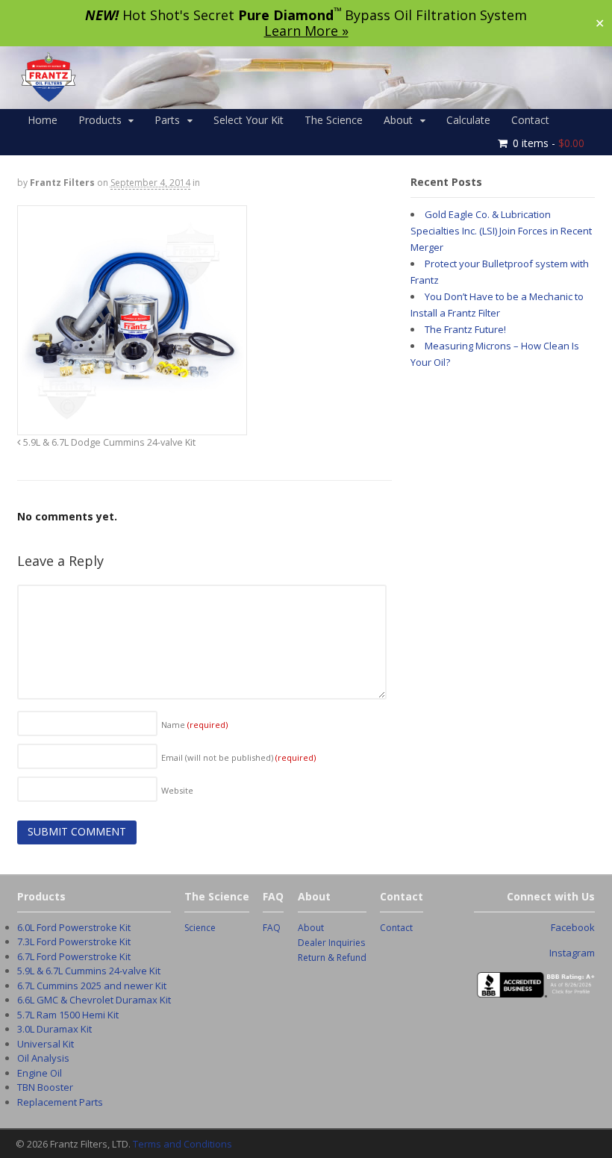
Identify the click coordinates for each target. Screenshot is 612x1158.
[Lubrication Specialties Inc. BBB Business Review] (535, 989)
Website (177, 790)
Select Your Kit (248, 120)
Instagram (572, 952)
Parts (167, 120)
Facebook (573, 927)
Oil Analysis (43, 1058)
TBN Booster (45, 1087)
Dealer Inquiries (331, 942)
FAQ (272, 927)
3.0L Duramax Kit (54, 1029)
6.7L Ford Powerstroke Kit (74, 956)
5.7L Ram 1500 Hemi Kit (68, 1014)
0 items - (548, 143)
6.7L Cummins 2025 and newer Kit (91, 985)
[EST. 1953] (47, 98)
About (398, 120)
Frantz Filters (62, 182)
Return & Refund (332, 957)
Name (194, 724)
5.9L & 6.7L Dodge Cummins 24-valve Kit (108, 442)
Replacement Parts (60, 1102)
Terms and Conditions (182, 1144)
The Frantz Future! (465, 329)
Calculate (468, 120)
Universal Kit (45, 1043)
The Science (334, 120)
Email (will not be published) (238, 757)
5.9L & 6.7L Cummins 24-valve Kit (88, 970)
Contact (530, 120)
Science (200, 927)
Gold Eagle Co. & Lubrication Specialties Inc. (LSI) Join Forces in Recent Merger (501, 231)
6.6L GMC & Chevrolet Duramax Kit (94, 999)
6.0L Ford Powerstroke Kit (74, 927)
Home (42, 120)
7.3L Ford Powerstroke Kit (74, 941)
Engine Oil (39, 1073)
